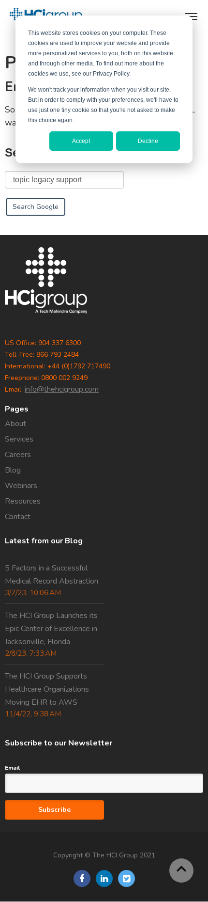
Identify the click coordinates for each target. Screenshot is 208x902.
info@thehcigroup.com (62, 389)
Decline (148, 141)
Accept (81, 141)
